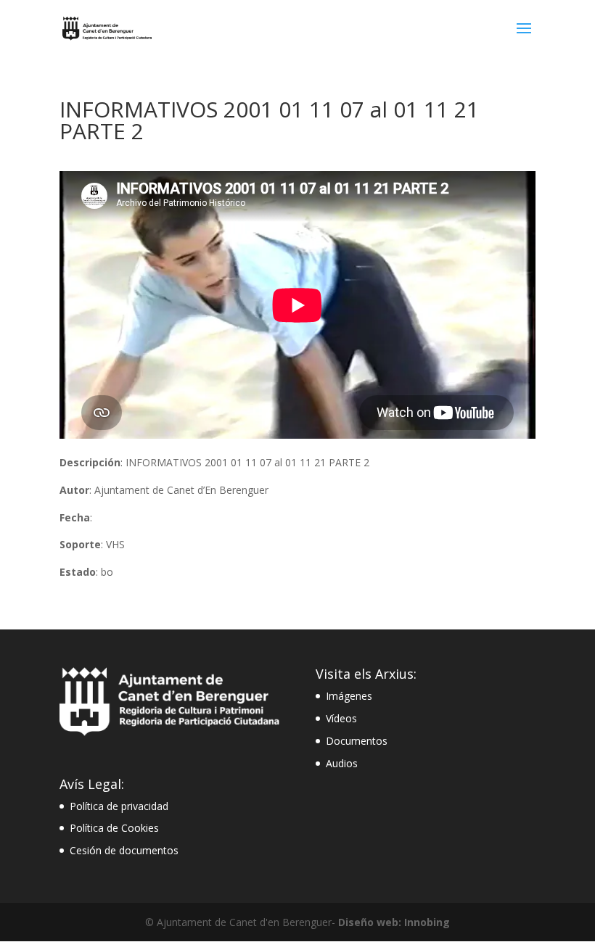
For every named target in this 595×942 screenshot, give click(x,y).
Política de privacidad (119, 806)
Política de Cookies (114, 828)
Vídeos (341, 718)
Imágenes (349, 696)
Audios (342, 763)
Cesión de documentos (124, 850)
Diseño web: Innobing (394, 922)
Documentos (356, 741)
